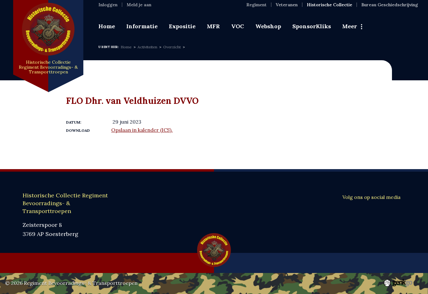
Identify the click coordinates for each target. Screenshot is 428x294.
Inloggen (107, 5)
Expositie (182, 26)
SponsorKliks (311, 26)
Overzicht (172, 47)
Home (106, 26)
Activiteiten (147, 47)
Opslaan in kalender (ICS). (142, 130)
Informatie (142, 26)
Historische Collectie (329, 5)
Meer (349, 26)
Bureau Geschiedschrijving (389, 5)
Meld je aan (139, 5)
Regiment (256, 5)
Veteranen (287, 5)
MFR (213, 26)
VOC (237, 26)
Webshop (268, 26)
